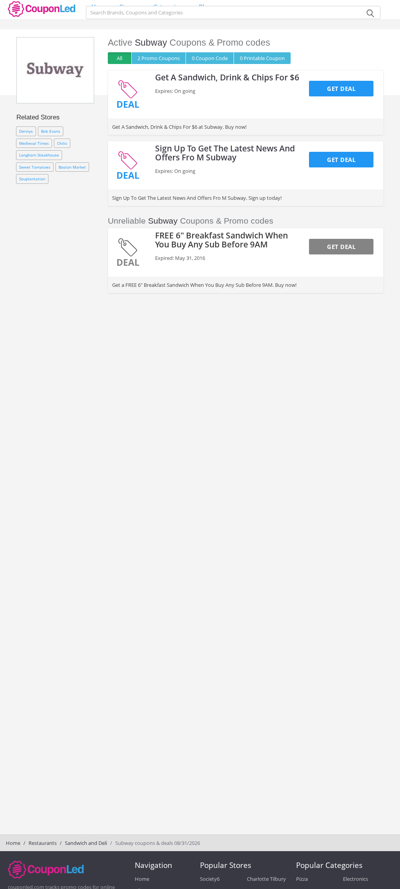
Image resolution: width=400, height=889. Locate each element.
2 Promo (159, 58)
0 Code (210, 58)
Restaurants (43, 842)
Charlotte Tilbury (266, 878)
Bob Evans (50, 131)
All (119, 58)
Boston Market (72, 167)
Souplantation (32, 178)
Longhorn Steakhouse (39, 155)
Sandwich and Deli (86, 842)
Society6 (210, 878)
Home (13, 842)
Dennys (26, 131)
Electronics (355, 878)
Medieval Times (34, 143)
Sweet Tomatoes (34, 167)
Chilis (62, 143)
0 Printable (262, 58)
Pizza (302, 878)
